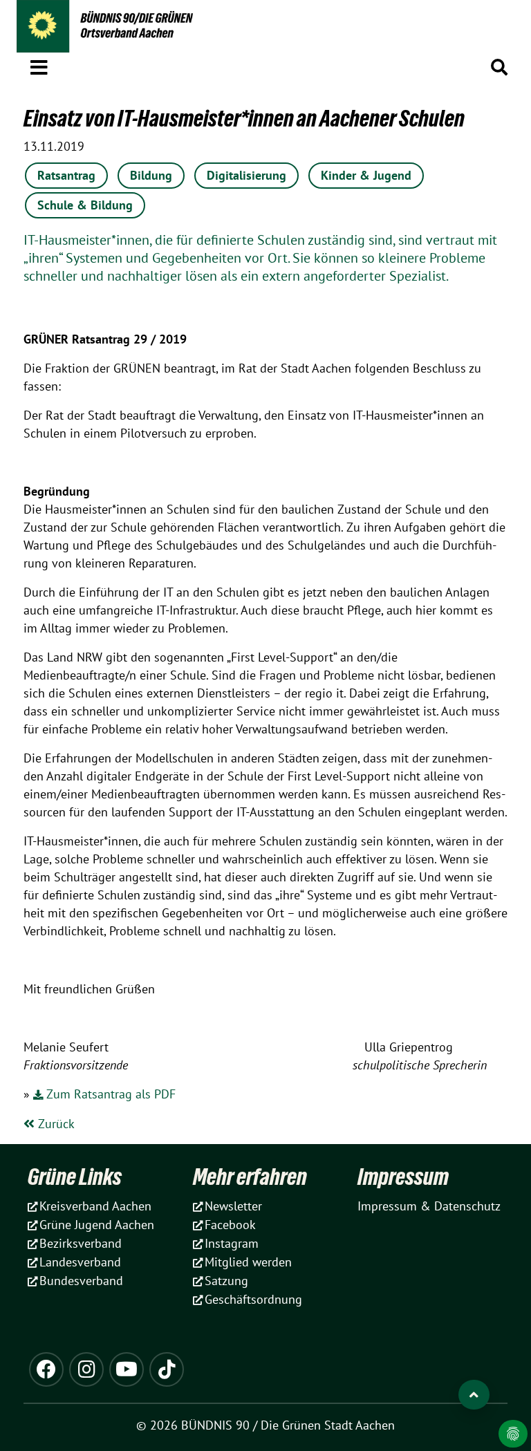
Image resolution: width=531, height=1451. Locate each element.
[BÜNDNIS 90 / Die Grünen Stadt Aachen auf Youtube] (126, 1369)
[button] (39, 65)
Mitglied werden (248, 1262)
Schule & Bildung (85, 205)
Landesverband (80, 1262)
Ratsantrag (66, 175)
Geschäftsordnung (253, 1299)
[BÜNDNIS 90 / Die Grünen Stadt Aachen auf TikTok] (166, 1369)
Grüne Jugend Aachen (96, 1225)
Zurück (55, 1124)
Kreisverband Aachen (95, 1206)
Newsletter (233, 1206)
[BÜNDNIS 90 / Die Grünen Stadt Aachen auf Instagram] (86, 1369)
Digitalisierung (246, 175)
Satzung (226, 1281)
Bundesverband (81, 1281)
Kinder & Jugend (366, 175)
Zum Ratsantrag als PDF (111, 1094)
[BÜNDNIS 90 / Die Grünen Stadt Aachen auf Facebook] (46, 1369)
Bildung (151, 175)
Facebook (230, 1225)
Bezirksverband (80, 1243)
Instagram (232, 1243)
